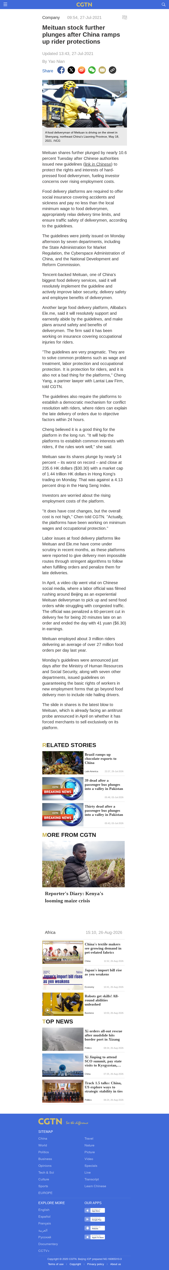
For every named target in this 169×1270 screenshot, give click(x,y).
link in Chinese (98, 164)
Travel (88, 1138)
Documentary (48, 1244)
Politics (43, 1152)
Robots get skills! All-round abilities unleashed (102, 1000)
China (42, 1138)
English (43, 1210)
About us (115, 1264)
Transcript (91, 1179)
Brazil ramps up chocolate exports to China (100, 758)
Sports (43, 1186)
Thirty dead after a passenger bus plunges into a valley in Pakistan (104, 810)
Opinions (45, 1166)
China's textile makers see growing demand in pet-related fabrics (103, 948)
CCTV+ (43, 1251)
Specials (90, 1166)
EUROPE (45, 1193)
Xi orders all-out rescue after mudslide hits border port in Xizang (103, 1035)
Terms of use (56, 1264)
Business (45, 1159)
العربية (42, 1230)
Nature (89, 1145)
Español (44, 1216)
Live (87, 1172)
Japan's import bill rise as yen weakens (103, 972)
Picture (89, 1152)
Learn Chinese (95, 1186)
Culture (43, 1179)
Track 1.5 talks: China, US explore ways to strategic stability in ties (104, 1087)
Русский (44, 1237)
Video (88, 1159)
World (42, 1145)
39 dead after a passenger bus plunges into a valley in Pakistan (104, 784)
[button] (47, 769)
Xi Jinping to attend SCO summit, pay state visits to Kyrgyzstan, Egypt (103, 1061)
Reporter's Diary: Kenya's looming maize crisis (74, 897)
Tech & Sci (46, 1172)
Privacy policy (96, 1264)
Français (44, 1223)
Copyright (76, 1264)
